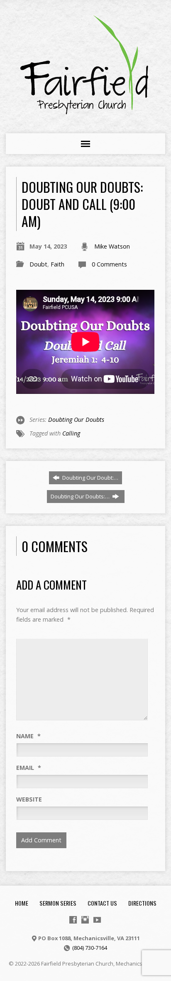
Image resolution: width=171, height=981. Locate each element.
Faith (57, 264)
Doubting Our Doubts (76, 419)
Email (28, 768)
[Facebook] (73, 920)
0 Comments (109, 264)
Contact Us (102, 903)
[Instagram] (85, 920)
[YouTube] (97, 920)
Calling (71, 433)
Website (29, 799)
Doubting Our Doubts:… (81, 496)
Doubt (38, 264)
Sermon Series (57, 903)
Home (21, 903)
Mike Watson (112, 246)
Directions (142, 903)
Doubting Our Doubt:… (89, 477)
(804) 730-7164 (89, 947)
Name (28, 736)
